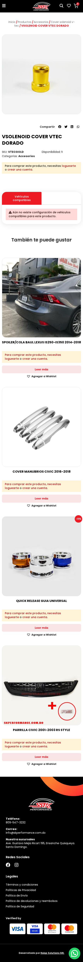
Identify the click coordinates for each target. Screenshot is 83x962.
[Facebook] (8, 865)
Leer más (41, 369)
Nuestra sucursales (20, 839)
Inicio (11, 22)
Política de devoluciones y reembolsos (32, 901)
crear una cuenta (20, 169)
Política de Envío (17, 895)
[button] (60, 127)
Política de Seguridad (20, 906)
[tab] (61, 195)
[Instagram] (16, 865)
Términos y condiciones (22, 885)
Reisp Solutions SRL (52, 953)
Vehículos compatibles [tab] (22, 198)
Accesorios (41, 22)
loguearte (69, 166)
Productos (24, 22)
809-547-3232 (15, 822)
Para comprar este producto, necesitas (33, 355)
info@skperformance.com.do (26, 833)
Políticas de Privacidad (21, 890)
